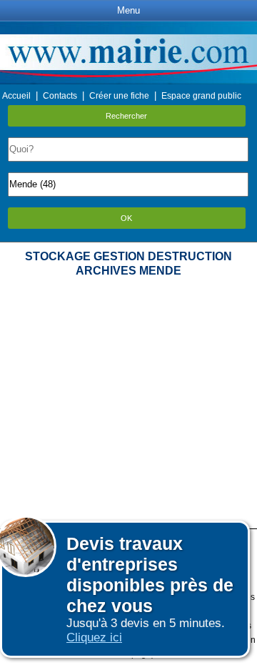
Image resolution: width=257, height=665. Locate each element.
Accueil (16, 96)
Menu (128, 10)
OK (126, 218)
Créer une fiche (119, 96)
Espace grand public (201, 96)
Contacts (60, 96)
